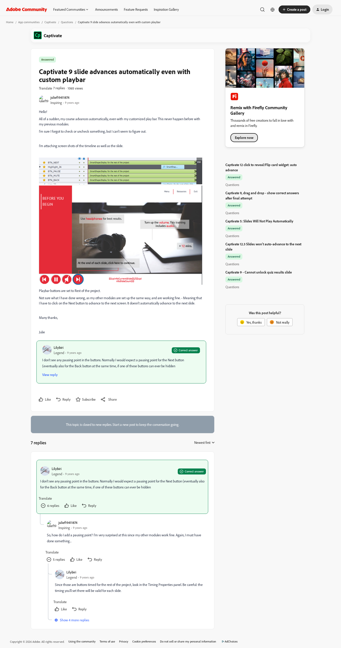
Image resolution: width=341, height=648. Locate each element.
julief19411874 (59, 97)
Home (9, 22)
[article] (122, 487)
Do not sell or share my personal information (188, 641)
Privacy (123, 641)
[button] (294, 9)
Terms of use (107, 641)
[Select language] (273, 9)
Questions (67, 22)
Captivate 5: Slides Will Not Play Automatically (259, 221)
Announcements (106, 9)
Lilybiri (58, 347)
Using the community (82, 641)
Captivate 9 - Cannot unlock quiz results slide (258, 272)
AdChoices (231, 641)
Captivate (50, 22)
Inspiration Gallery (166, 9)
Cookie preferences (144, 641)
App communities (29, 22)
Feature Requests (136, 9)
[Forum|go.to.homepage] (26, 9)
